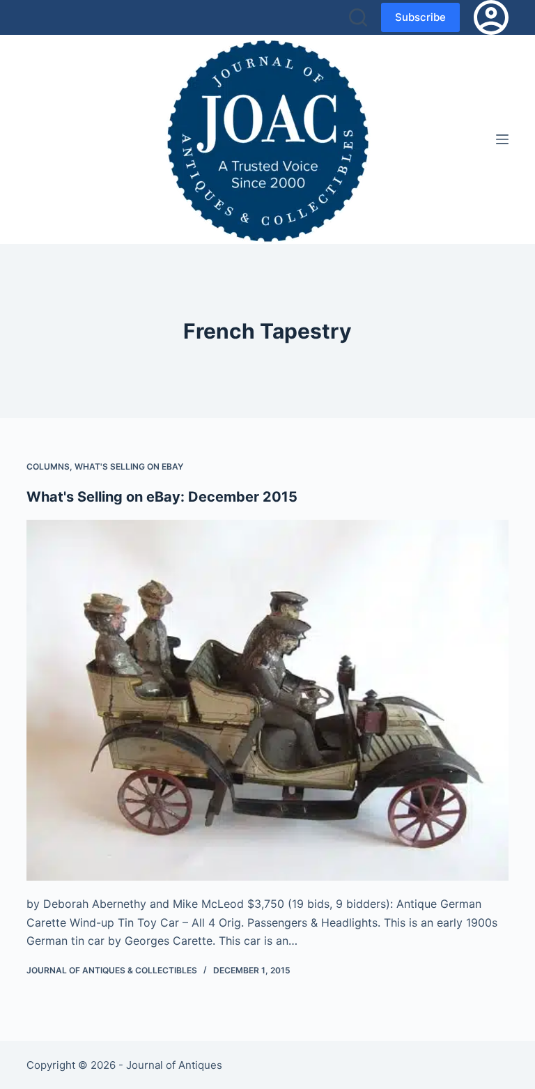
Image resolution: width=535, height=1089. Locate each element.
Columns (48, 466)
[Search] (358, 17)
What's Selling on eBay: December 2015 (161, 496)
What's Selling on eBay (129, 466)
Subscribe (420, 17)
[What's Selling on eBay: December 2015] (267, 700)
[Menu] (502, 139)
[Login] (491, 17)
